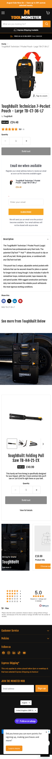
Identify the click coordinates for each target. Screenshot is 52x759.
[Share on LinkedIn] (15, 301)
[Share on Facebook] (3, 301)
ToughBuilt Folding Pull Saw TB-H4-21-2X (26, 458)
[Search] (47, 24)
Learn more (14, 748)
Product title (40, 559)
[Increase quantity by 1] (26, 141)
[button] (26, 239)
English (24, 702)
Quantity (4, 134)
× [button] (46, 732)
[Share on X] (9, 301)
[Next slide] (43, 443)
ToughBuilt (8, 116)
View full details (26, 510)
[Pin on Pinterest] (20, 301)
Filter (6, 608)
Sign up (42, 688)
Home (3, 44)
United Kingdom (24, 710)
